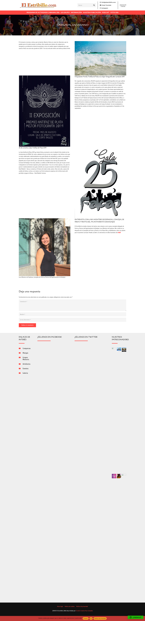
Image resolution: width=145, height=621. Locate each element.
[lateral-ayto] (124, 537)
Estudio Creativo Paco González (84, 611)
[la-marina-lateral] (114, 410)
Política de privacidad (100, 618)
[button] (135, 617)
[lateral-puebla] (124, 349)
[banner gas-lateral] (119, 349)
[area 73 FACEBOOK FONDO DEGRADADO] (114, 476)
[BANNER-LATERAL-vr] (119, 476)
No (91, 618)
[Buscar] (94, 5)
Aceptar (85, 618)
